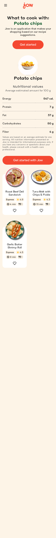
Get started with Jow (28, 160)
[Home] (28, 5)
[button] (5, 5)
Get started (28, 44)
